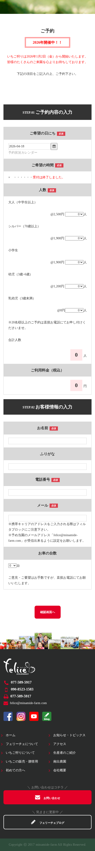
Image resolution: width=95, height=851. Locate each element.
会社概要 (59, 770)
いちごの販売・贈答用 (22, 761)
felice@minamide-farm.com (28, 703)
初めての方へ (15, 770)
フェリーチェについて (22, 744)
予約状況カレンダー (22, 152)
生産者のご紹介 (64, 752)
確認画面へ (47, 612)
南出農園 (59, 761)
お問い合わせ (52, 798)
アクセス (59, 744)
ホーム (10, 735)
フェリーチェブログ (51, 822)
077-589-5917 (21, 682)
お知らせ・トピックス (69, 735)
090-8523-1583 (22, 689)
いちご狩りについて (20, 752)
